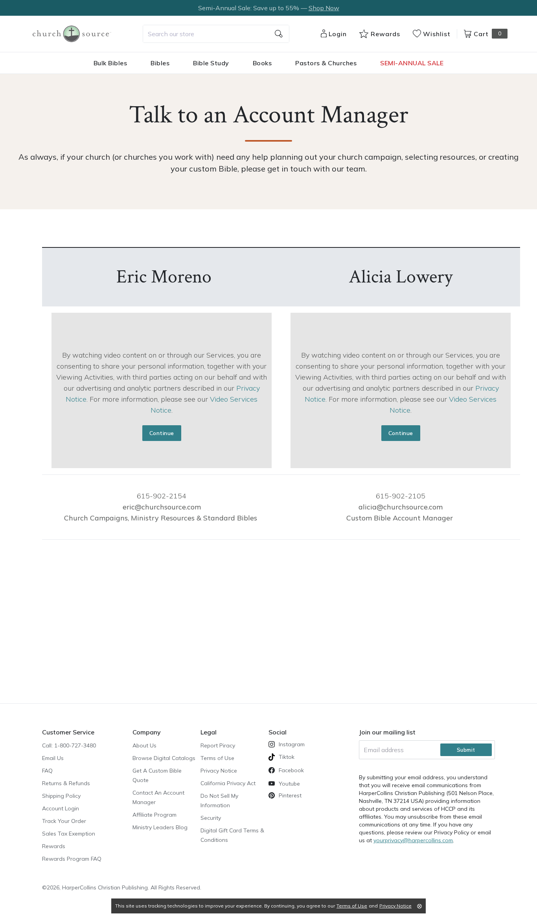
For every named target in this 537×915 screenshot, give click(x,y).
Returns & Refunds (66, 783)
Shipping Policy (61, 795)
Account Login (60, 808)
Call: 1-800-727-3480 (69, 745)
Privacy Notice (218, 770)
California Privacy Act (228, 783)
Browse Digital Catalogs (163, 758)
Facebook (291, 770)
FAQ (47, 770)
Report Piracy (217, 745)
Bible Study (211, 63)
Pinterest (290, 795)
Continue (161, 433)
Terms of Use (217, 758)
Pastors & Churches (326, 63)
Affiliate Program (154, 814)
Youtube (289, 783)
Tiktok (286, 756)
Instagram (292, 744)
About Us (144, 745)
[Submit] (279, 34)
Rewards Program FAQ (71, 858)
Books (262, 63)
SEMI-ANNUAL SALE (411, 63)
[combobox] (216, 34)
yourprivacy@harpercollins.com (413, 840)
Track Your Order (64, 821)
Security (210, 817)
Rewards (53, 846)
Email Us (53, 758)
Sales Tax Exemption (68, 833)
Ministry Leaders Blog (160, 827)
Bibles (160, 63)
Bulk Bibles (110, 63)
